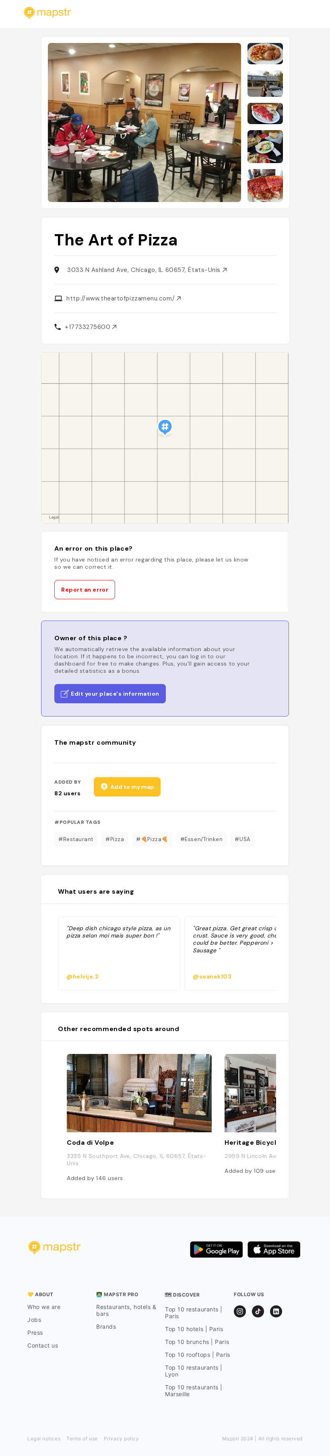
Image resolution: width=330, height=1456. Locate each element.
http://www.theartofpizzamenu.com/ (121, 298)
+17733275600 (88, 327)
